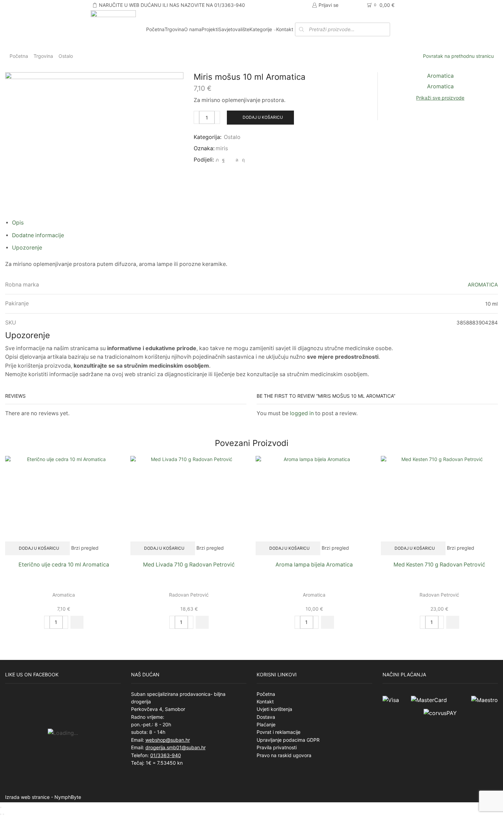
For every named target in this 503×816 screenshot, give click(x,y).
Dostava (266, 717)
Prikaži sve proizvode (440, 98)
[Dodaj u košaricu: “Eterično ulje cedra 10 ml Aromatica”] (76, 622)
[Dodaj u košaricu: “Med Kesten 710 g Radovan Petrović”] (452, 622)
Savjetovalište (233, 29)
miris (222, 148)
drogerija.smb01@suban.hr (175, 747)
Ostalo (66, 56)
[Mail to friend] (230, 160)
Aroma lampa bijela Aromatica (314, 564)
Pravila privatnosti (277, 747)
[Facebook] (223, 160)
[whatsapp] (237, 160)
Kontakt (284, 29)
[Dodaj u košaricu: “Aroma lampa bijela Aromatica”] (327, 622)
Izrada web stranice (27, 797)
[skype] (242, 160)
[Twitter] (217, 160)
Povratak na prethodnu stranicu (458, 56)
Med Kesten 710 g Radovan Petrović (439, 564)
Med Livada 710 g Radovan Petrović (189, 564)
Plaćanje (266, 724)
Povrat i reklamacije (278, 732)
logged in (302, 413)
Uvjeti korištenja (274, 709)
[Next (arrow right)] (3, 814)
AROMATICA (483, 284)
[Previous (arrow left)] (0, 814)
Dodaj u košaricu (263, 117)
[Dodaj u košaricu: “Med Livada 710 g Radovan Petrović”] (202, 622)
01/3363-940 (165, 755)
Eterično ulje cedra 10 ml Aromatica (63, 564)
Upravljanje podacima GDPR (288, 740)
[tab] (18, 222)
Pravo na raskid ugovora (284, 755)
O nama (193, 29)
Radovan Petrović (189, 595)
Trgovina (174, 29)
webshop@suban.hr (167, 740)
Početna (155, 29)
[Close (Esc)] (0, 807)
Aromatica (63, 595)
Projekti (210, 29)
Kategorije (260, 29)
